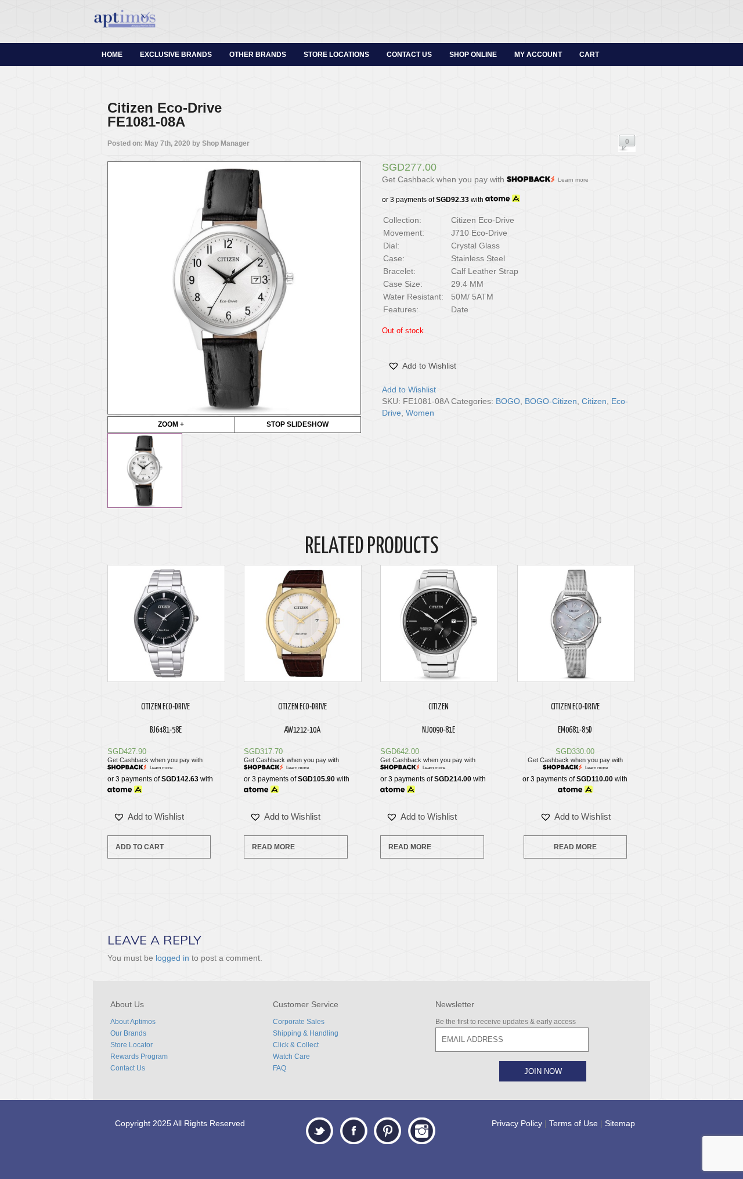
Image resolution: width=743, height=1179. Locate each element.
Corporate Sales (298, 1022)
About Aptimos (133, 1022)
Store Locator (131, 1045)
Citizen (594, 401)
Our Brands (128, 1033)
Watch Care (291, 1056)
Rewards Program (139, 1056)
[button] (422, 365)
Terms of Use (573, 1123)
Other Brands (257, 55)
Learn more (573, 179)
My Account (538, 55)
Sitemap (620, 1123)
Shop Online (473, 55)
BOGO (508, 401)
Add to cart (140, 847)
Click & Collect (296, 1045)
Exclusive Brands (176, 55)
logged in (172, 957)
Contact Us (409, 55)
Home (112, 55)
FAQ (279, 1068)
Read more (273, 847)
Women (420, 412)
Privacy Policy (517, 1123)
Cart (589, 55)
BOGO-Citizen (551, 401)
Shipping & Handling (305, 1033)
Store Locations (336, 55)
